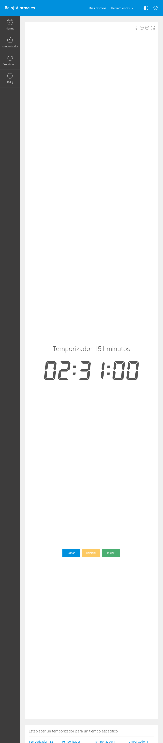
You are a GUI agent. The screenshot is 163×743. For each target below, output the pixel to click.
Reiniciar (91, 553)
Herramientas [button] (120, 8)
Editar (71, 553)
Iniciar (110, 553)
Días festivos (97, 8)
